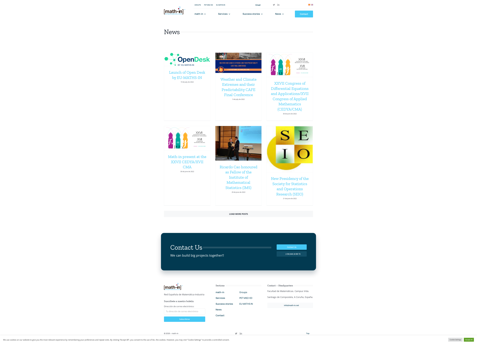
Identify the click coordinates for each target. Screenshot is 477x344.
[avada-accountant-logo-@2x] (174, 7)
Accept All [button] (468, 340)
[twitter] (274, 5)
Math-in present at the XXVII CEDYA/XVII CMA (187, 161)
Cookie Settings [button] (455, 340)
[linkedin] (278, 5)
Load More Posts (238, 214)
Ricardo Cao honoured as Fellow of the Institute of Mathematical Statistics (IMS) (238, 177)
